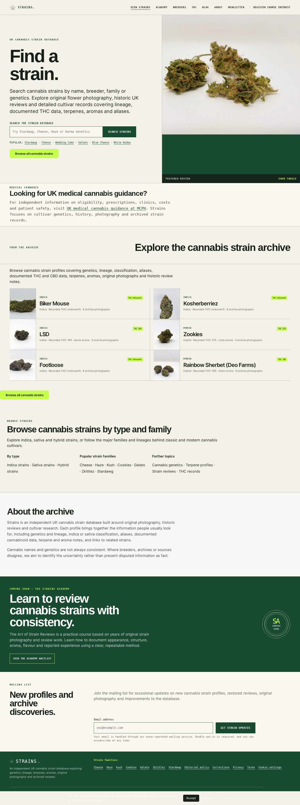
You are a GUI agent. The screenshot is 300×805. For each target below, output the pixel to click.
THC (194, 7)
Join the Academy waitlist (32, 658)
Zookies (192, 334)
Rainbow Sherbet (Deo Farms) (219, 365)
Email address (104, 719)
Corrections (221, 767)
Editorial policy (196, 767)
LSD (44, 334)
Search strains (119, 131)
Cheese (46, 142)
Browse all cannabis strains (34, 153)
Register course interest (271, 7)
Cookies (124, 465)
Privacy (238, 767)
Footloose (51, 365)
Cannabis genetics (167, 465)
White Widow (122, 142)
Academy (161, 7)
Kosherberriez (200, 303)
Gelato (83, 142)
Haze (99, 465)
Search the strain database (32, 123)
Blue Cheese (100, 142)
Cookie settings (270, 767)
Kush (110, 465)
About (218, 7)
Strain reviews (164, 471)
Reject (208, 798)
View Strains (140, 7)
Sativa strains (43, 465)
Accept (191, 798)
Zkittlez (88, 471)
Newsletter (236, 7)
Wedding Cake (64, 142)
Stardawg (31, 142)
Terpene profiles (199, 465)
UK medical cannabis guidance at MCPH (106, 208)
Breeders (179, 7)
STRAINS (28, 761)
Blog (205, 7)
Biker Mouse (54, 303)
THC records (189, 471)
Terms (251, 767)
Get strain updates (235, 727)
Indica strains (18, 465)
